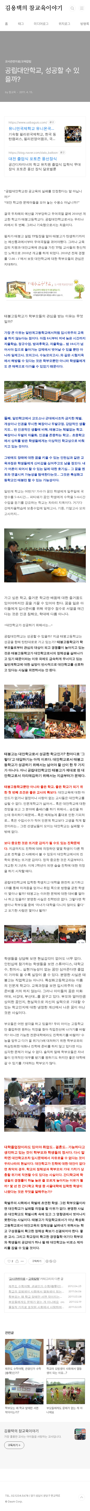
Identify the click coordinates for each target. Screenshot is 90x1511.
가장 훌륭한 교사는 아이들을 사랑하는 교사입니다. (32, 1436)
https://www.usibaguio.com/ (28, 122)
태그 (21, 24)
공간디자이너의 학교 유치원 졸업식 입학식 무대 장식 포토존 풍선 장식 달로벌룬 (45, 166)
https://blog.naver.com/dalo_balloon (33, 152)
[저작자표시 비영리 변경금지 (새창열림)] (50, 1261)
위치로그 (64, 24)
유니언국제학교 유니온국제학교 (32, 128)
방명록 (84, 24)
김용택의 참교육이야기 (34, 8)
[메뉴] (82, 8)
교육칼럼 (33, 1278)
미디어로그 (41, 24)
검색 (72, 8)
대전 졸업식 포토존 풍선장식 (33, 158)
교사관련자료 (17, 1278)
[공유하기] (17, 1261)
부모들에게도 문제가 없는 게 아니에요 (34, 1302)
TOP (81, 1497)
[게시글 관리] (22, 1261)
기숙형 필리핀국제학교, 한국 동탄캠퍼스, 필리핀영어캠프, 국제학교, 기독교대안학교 (32, 136)
